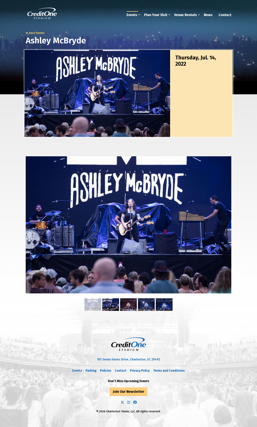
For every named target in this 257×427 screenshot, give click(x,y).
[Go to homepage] (42, 13)
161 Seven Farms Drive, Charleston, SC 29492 (128, 359)
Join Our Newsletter (128, 391)
